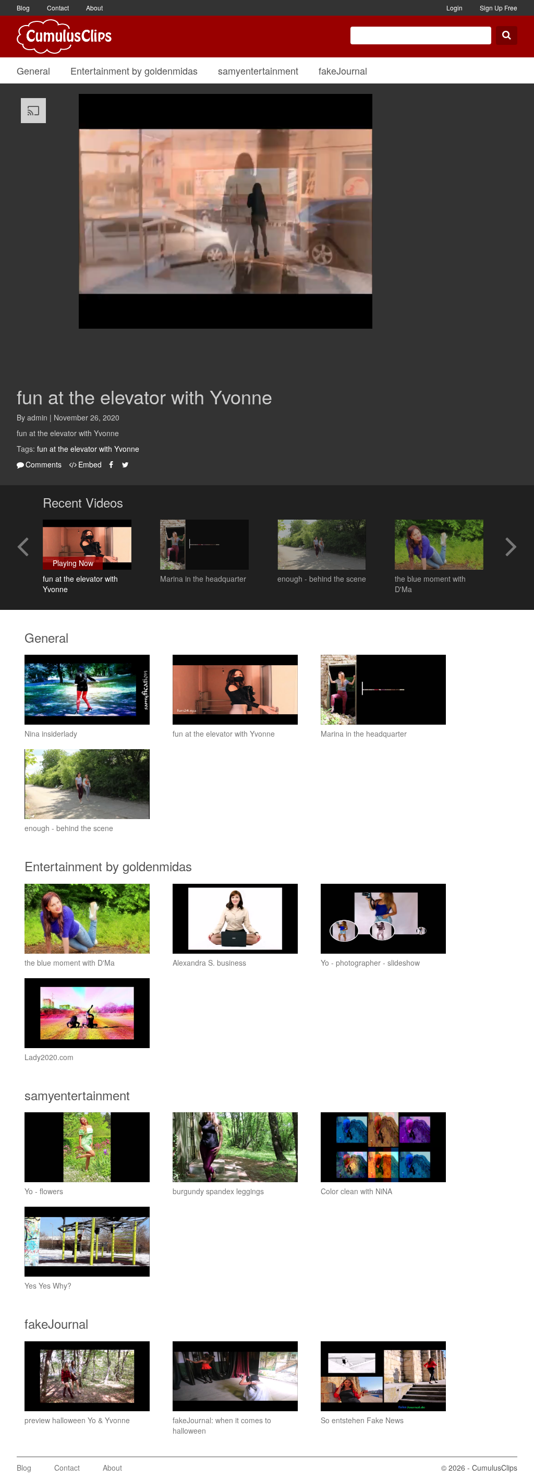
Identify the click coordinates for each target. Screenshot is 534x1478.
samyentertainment (258, 70)
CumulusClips (64, 36)
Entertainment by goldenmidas (134, 70)
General (33, 70)
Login (454, 7)
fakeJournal (343, 70)
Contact (58, 7)
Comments (44, 464)
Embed (90, 464)
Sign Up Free (498, 7)
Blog (23, 7)
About (94, 7)
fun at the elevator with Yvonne (88, 448)
